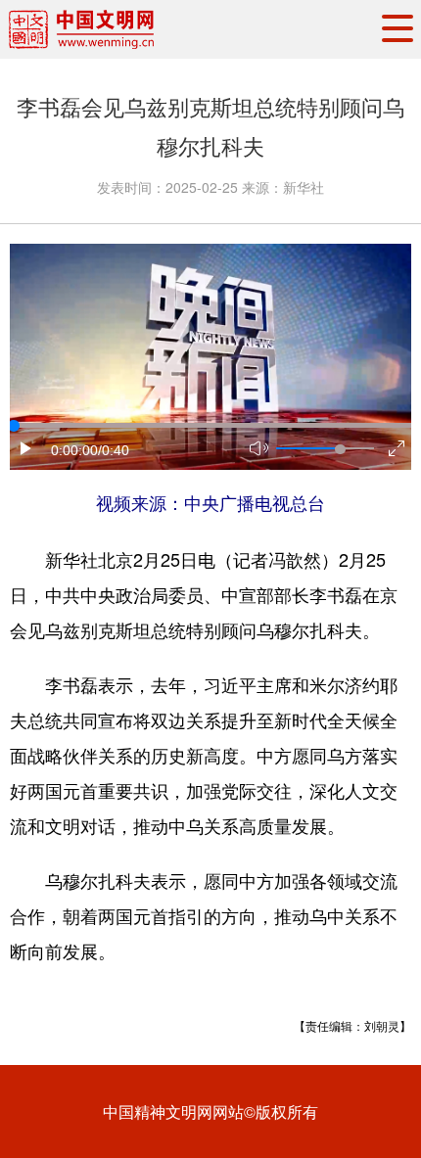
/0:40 (113, 450)
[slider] (340, 449)
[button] (26, 448)
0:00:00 (74, 450)
